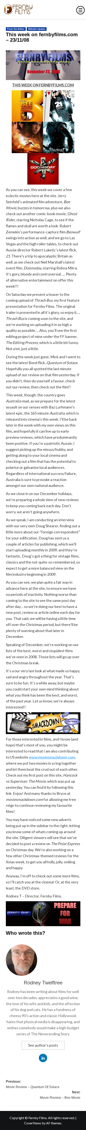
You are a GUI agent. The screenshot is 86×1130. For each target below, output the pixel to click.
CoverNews (32, 1123)
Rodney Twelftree (43, 982)
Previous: (32, 1084)
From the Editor (15, 29)
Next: (60, 1094)
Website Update (36, 29)
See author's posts (43, 1045)
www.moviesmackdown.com (52, 757)
